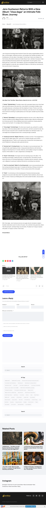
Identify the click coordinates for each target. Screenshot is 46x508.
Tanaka (36, 402)
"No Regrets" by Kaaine (8, 390)
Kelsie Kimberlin (7, 399)
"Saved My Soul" (20, 392)
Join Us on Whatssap (30, 506)
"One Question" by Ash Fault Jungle (20, 390)
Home (3, 24)
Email (18, 304)
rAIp (40, 399)
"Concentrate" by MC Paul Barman (10, 383)
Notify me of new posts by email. (9, 330)
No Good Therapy (34, 399)
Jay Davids (12, 397)
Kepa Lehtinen (14, 399)
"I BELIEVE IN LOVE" (8, 385)
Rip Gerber (6, 402)
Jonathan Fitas (26, 397)
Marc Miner (21, 399)
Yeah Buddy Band (21, 404)
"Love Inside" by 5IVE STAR (35, 385)
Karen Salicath (32, 397)
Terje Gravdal (7, 404)
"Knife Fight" (15, 385)
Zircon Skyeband (28, 404)
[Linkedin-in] (39, 496)
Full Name (4, 304)
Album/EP (9, 24)
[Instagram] (42, 496)
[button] (23, 506)
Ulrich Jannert (13, 404)
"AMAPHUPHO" (7, 380)
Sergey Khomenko (19, 402)
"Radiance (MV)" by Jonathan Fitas (10, 392)
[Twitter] (36, 496)
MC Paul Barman (27, 399)
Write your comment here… (8, 310)
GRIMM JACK (7, 397)
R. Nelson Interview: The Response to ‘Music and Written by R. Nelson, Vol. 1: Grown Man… (33, 468)
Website (32, 304)
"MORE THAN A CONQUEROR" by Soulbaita (27, 387)
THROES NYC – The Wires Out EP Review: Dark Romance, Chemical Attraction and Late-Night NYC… (11, 448)
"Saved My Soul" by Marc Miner (30, 392)
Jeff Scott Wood (19, 397)
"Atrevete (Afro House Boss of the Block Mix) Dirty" (30, 380)
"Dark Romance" (20, 383)
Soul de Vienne (30, 402)
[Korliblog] (5, 2)
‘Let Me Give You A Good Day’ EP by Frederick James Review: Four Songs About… (33, 448)
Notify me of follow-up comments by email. (11, 326)
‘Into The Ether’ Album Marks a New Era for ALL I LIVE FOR (22, 100)
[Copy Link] (43, 18)
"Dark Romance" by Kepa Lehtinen (30, 383)
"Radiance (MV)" (30, 390)
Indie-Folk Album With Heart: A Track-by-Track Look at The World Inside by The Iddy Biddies (36, 276)
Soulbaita (25, 402)
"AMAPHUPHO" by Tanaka (16, 380)
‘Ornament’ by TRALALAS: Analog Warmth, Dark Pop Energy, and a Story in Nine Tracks (8, 276)
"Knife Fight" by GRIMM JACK (24, 385)
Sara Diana (12, 402)
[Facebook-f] (33, 496)
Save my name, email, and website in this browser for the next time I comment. (16, 323)
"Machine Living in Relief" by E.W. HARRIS (11, 387)
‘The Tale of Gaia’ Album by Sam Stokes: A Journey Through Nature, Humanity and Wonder (11, 468)
